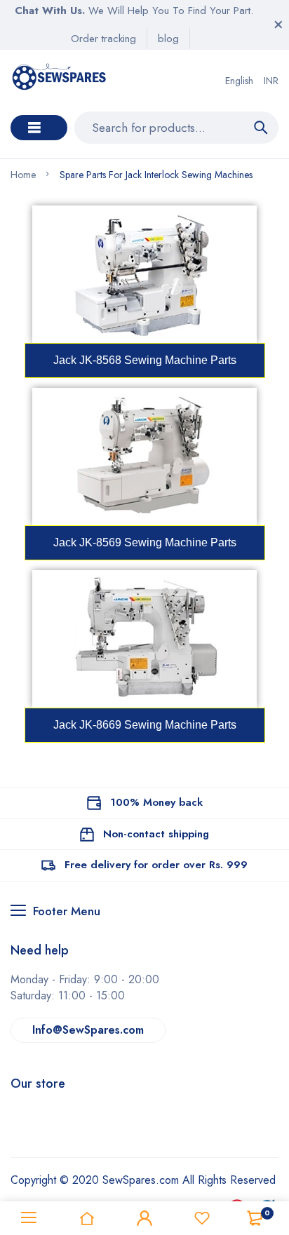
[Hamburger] (29, 1218)
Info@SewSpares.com (88, 1030)
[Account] (144, 1218)
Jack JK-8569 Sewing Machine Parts (144, 542)
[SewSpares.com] (61, 80)
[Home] (86, 1218)
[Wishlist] (202, 1218)
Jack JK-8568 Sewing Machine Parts (144, 360)
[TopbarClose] (278, 24)
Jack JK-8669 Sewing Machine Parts (144, 725)
